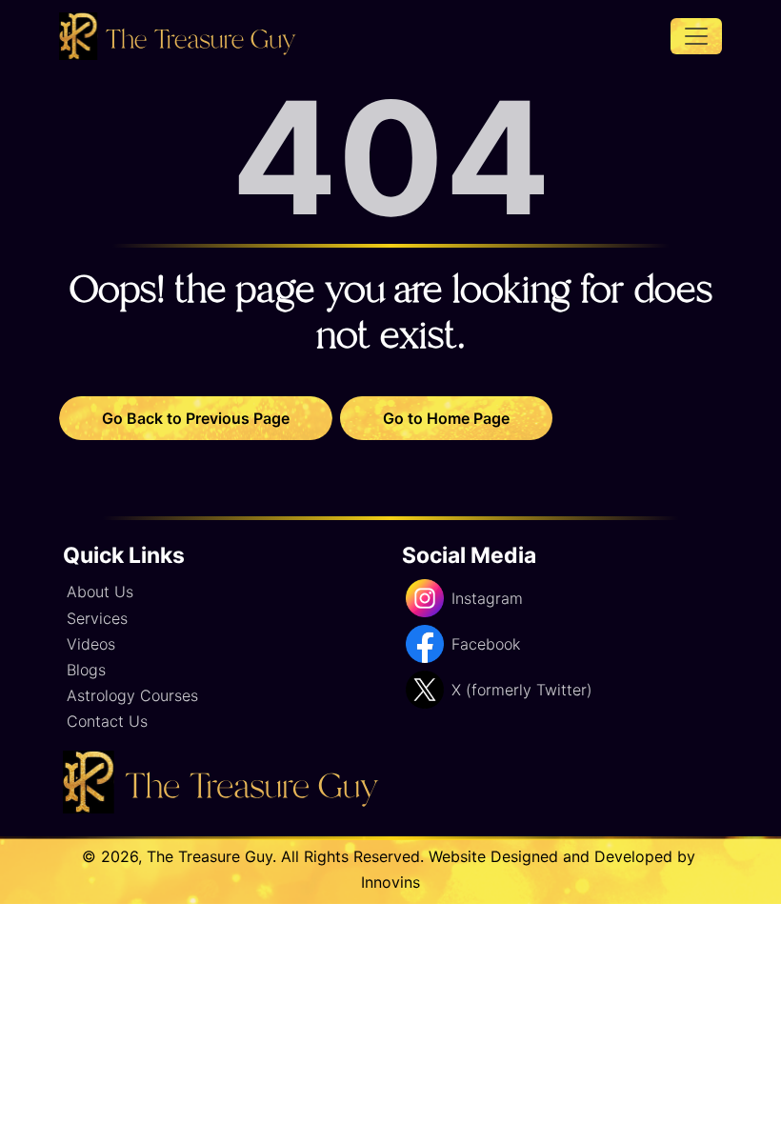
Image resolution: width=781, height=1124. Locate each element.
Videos (91, 643)
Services (97, 618)
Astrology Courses (132, 695)
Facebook (485, 643)
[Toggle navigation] (696, 36)
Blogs (86, 669)
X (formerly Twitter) (521, 689)
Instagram (487, 598)
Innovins (390, 882)
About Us (100, 591)
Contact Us (107, 721)
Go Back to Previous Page (196, 418)
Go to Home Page (446, 418)
